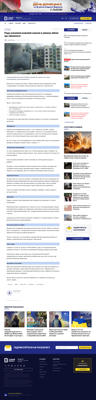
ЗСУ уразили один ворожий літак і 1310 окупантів (77, 93)
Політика (7, 29)
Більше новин (70, 122)
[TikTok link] (24, 366)
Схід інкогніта (57, 368)
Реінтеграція (56, 370)
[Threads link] (21, 366)
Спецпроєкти (32, 23)
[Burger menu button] (5, 23)
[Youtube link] (9, 366)
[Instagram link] (12, 366)
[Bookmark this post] (61, 29)
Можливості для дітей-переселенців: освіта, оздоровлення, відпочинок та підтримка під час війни (36, 332)
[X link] (18, 366)
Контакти (42, 374)
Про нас (41, 366)
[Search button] (66, 18)
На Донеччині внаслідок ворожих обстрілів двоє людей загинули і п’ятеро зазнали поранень (80, 68)
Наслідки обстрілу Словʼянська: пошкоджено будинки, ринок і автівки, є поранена (79, 86)
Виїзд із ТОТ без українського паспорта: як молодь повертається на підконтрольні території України (81, 333)
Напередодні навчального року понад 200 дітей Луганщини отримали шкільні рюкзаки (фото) (79, 105)
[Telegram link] (15, 366)
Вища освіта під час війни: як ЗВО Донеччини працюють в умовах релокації (58, 332)
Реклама (41, 377)
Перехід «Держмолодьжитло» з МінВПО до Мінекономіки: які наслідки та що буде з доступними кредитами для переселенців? (13, 333)
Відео (24, 23)
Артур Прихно (11, 40)
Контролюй (56, 361)
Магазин (89, 23)
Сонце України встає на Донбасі (59, 365)
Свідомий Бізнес (78, 23)
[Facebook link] (5, 366)
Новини (11, 23)
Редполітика (43, 371)
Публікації (18, 23)
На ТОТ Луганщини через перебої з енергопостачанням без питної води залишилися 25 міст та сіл (77, 52)
